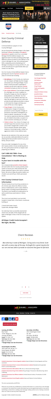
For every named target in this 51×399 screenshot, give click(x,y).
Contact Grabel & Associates (40, 3)
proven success (19, 74)
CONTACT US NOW (41, 66)
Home (3, 8)
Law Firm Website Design (41, 395)
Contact (10, 52)
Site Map (27, 313)
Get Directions (17, 342)
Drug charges (8, 107)
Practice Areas (19, 8)
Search (41, 114)
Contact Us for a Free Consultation (10, 18)
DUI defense (8, 79)
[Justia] (13, 318)
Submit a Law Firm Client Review (25, 297)
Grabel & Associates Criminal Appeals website (14, 361)
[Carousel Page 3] (28, 287)
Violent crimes (8, 122)
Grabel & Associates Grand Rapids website (13, 378)
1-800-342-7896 (42, 5)
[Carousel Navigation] (25, 287)
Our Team (10, 8)
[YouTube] (16, 318)
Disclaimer (22, 313)
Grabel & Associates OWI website (10, 368)
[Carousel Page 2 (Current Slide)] (25, 287)
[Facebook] (3, 318)
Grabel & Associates (16, 395)
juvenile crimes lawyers (20, 165)
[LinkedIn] (9, 318)
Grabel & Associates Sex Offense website (12, 374)
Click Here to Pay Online (9, 324)
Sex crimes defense (10, 90)
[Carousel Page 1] (22, 287)
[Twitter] (6, 318)
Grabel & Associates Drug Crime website (12, 371)
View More (25, 292)
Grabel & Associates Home (16, 3)
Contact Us (29, 8)
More (48, 8)
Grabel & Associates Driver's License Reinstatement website (17, 365)
